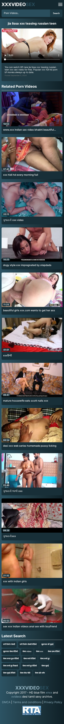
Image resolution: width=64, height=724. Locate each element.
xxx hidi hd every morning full (20, 174)
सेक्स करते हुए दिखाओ (10, 665)
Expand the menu (60, 4)
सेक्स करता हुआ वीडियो (11, 658)
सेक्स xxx (39, 651)
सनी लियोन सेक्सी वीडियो (28, 644)
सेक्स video (27, 651)
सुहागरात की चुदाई (47, 644)
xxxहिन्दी (7, 355)
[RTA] (31, 711)
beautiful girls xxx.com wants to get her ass (29, 310)
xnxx (49, 692)
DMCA (6, 702)
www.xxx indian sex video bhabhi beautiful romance (28, 130)
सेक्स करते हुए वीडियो (30, 665)
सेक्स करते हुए (45, 658)
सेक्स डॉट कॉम (40, 673)
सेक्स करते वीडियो (29, 658)
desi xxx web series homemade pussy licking (29, 445)
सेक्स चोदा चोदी (25, 673)
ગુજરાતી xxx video (13, 220)
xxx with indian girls (15, 581)
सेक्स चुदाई (45, 665)
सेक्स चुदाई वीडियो (9, 673)
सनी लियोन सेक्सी (9, 644)
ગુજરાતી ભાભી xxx (13, 491)
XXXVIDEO (18, 4)
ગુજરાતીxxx (9, 536)
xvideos (16, 696)
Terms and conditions (27, 702)
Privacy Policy (53, 702)
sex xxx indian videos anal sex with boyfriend (30, 626)
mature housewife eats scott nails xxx (25, 400)
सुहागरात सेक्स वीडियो (10, 651)
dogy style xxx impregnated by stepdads (27, 265)
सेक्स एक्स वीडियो (54, 651)
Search (56, 13)
